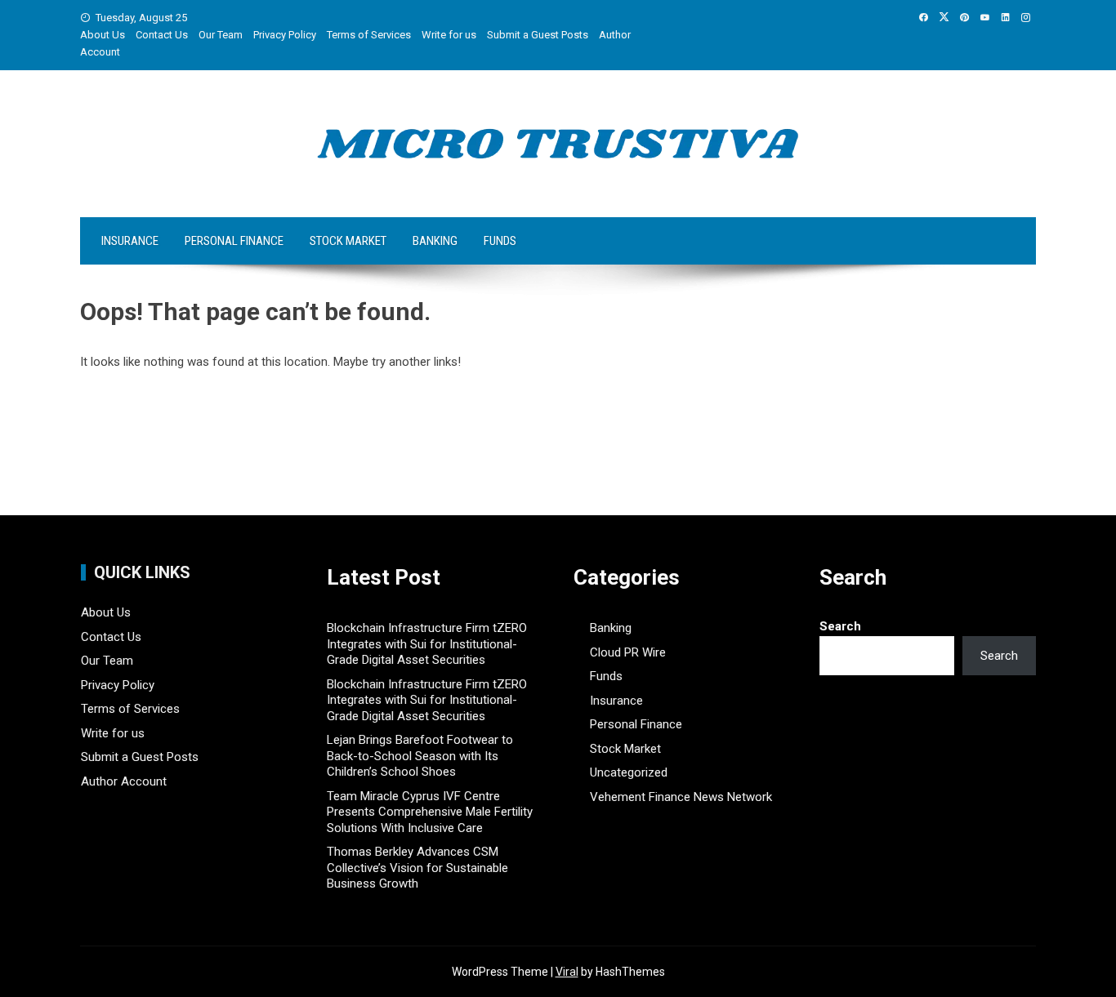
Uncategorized (628, 772)
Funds (500, 241)
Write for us (449, 35)
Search (840, 626)
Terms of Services (369, 35)
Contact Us (162, 35)
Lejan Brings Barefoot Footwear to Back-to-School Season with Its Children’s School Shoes (420, 755)
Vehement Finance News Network (681, 797)
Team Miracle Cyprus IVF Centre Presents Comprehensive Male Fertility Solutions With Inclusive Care (430, 812)
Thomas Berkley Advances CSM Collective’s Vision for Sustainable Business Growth (417, 867)
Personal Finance (234, 241)
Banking (435, 241)
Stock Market (348, 241)
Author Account (124, 781)
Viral (567, 971)
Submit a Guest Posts (537, 35)
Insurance (129, 241)
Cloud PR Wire (628, 652)
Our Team (221, 35)
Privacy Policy (284, 35)
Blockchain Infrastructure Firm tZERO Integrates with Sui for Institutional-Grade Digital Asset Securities (427, 644)
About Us (102, 35)
